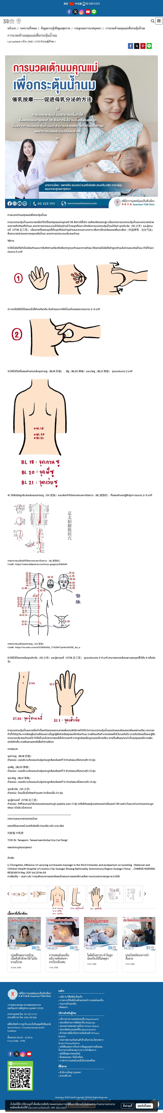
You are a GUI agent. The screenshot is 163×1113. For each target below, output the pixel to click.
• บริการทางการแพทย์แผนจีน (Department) (78, 1019)
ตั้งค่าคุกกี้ (127, 1105)
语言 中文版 (73, 3)
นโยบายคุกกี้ (61, 1107)
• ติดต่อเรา (63, 1007)
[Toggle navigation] (158, 21)
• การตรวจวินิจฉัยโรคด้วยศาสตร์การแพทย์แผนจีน (80, 1000)
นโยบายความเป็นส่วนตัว (39, 1107)
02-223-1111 (30, 1014)
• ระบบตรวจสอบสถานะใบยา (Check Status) (78, 1026)
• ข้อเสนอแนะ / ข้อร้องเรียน (70, 1057)
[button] (152, 21)
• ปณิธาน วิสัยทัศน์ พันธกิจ (70, 996)
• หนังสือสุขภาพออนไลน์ (69, 1053)
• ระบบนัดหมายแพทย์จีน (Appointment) (77, 1029)
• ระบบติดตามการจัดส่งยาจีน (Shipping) (76, 1022)
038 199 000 (30, 1017)
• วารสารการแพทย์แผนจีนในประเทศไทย (76, 1060)
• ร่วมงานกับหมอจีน (67, 1003)
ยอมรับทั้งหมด (144, 1105)
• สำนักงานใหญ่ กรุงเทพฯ (69, 1072)
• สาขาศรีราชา (64, 1075)
